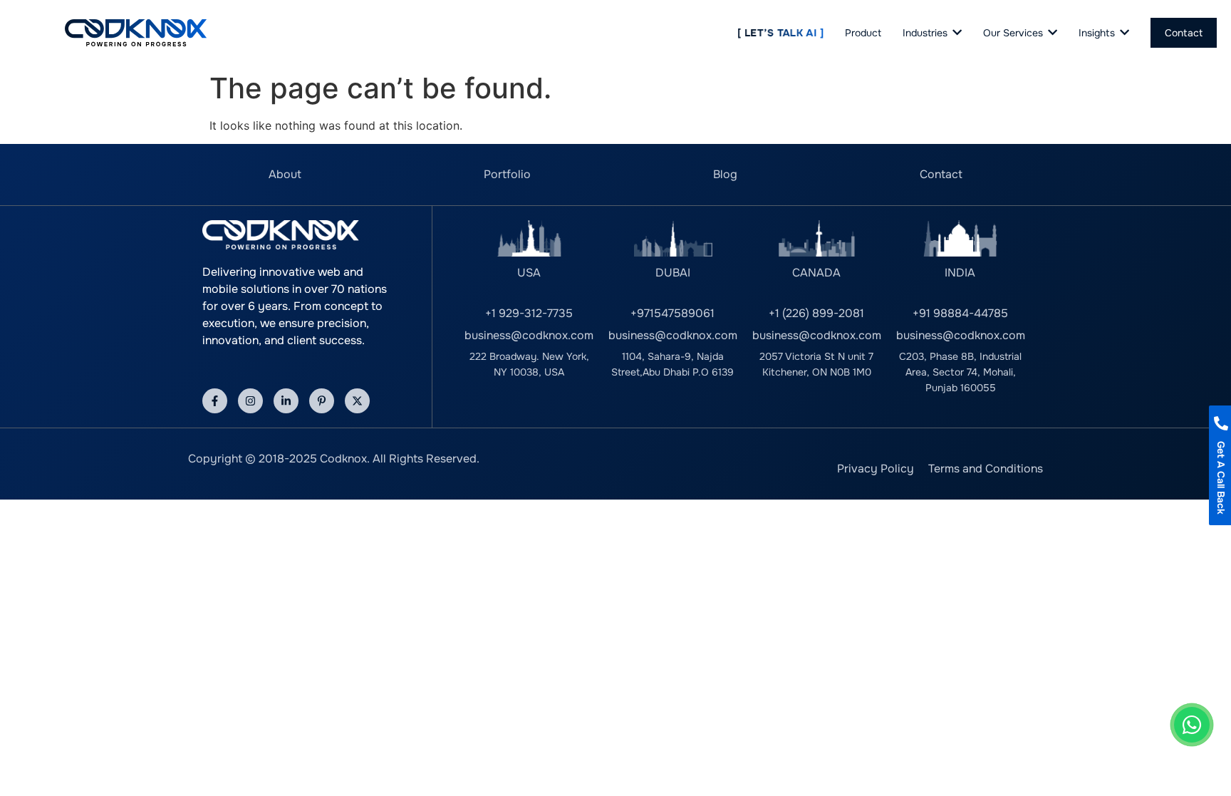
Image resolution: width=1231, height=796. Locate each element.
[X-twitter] (357, 400)
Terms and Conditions (985, 468)
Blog (725, 174)
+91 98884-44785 (960, 313)
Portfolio (507, 174)
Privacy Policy (875, 468)
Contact (941, 174)
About (285, 174)
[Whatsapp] (1192, 725)
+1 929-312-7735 (529, 313)
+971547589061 (672, 313)
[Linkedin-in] (286, 400)
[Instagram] (250, 400)
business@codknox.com (528, 335)
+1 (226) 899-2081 (816, 313)
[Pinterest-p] (321, 400)
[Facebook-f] (214, 400)
